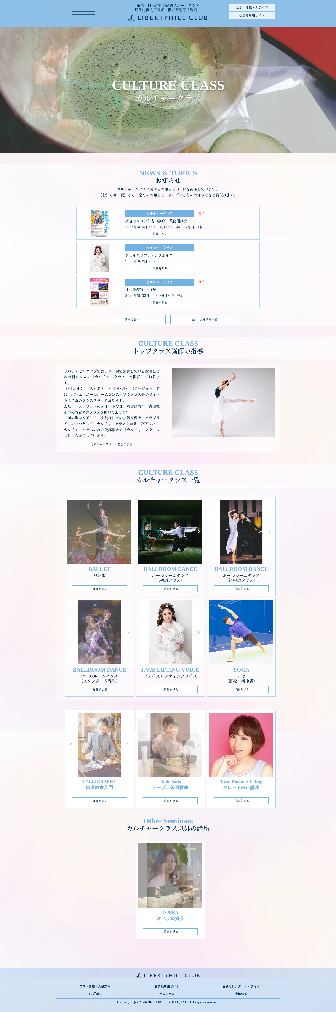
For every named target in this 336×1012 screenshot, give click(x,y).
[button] (83, 11)
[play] (120, 503)
